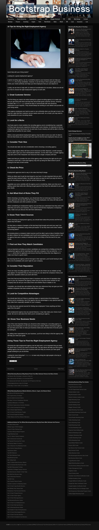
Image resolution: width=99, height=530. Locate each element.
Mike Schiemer (22, 524)
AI (75, 524)
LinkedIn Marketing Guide (75, 437)
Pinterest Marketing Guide (75, 432)
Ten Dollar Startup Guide (13, 424)
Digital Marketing (21, 19)
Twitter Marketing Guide (74, 420)
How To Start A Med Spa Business (15, 505)
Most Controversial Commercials (15, 438)
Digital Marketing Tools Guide (76, 409)
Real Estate (47, 21)
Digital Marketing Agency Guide (76, 463)
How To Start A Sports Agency (14, 495)
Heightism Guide (73, 470)
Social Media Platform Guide (76, 442)
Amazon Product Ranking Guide (15, 429)
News (30, 524)
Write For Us (56, 524)
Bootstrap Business (14, 524)
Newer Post (11, 368)
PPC (41, 19)
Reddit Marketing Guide (74, 425)
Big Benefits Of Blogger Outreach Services (17, 469)
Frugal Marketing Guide (13, 434)
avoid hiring (11, 82)
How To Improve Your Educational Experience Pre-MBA (83, 360)
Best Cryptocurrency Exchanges (15, 395)
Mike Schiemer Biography (81, 108)
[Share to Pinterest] (16, 361)
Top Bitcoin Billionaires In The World (16, 402)
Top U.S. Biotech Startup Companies (16, 436)
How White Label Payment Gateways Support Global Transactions (81, 70)
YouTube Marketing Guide (75, 427)
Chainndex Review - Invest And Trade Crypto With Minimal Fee (82, 265)
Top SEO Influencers (12, 453)
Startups (10, 21)
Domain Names (63, 524)
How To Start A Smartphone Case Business (17, 516)
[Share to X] (13, 361)
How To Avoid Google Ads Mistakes (16, 414)
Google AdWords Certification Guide (77, 481)
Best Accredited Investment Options (16, 398)
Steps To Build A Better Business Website (17, 462)
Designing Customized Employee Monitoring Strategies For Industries (83, 59)
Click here (28, 355)
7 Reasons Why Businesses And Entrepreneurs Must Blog (83, 30)
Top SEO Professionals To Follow (15, 467)
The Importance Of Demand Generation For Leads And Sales (83, 308)
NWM (34, 524)
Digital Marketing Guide (74, 399)
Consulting (11, 19)
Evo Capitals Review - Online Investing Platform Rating (82, 254)
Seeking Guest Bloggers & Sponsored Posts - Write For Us (83, 89)
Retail (61, 21)
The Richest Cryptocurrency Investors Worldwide (18, 405)
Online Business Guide (74, 453)
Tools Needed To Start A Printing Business (17, 509)
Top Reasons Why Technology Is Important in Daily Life (20, 376)
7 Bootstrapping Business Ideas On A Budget (18, 383)
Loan (72, 21)
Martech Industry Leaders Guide (76, 397)
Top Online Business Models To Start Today (17, 471)
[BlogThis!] (11, 361)
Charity (82, 524)
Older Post (61, 368)
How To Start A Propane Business (15, 493)
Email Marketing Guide (74, 402)
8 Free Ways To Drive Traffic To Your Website (18, 385)
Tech (40, 21)
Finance (18, 21)
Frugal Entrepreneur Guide (75, 387)
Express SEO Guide (73, 445)
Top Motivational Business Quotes (15, 500)
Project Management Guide (75, 468)
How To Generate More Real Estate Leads (17, 464)
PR (64, 19)
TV (43, 524)
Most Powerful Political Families (15, 481)
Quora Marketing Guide (74, 422)
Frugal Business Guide (74, 460)
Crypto (33, 21)
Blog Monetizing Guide (13, 457)
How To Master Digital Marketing (15, 409)
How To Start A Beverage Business (15, 497)
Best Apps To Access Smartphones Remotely (18, 400)
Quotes (51, 524)
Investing (25, 21)
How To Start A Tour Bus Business (15, 514)
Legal (27, 524)
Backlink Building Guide (74, 404)
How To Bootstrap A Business (14, 476)
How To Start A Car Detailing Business (16, 502)
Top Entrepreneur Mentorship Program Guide (80, 491)
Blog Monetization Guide (75, 394)
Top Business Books (12, 450)
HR (67, 21)
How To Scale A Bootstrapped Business (16, 512)
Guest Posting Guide (74, 473)
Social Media (32, 19)
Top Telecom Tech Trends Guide (76, 448)
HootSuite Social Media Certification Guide (79, 475)
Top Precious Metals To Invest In (15, 443)
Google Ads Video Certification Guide (78, 483)
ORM (69, 19)
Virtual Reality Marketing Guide (76, 417)
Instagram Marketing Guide (75, 435)
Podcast (40, 524)
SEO (46, 19)
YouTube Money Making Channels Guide (79, 465)
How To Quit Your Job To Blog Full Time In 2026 (82, 328)
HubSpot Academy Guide (75, 478)
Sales (55, 21)
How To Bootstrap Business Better (15, 507)
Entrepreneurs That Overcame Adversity (17, 490)
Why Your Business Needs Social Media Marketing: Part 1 (83, 370)
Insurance (79, 21)
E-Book (46, 524)
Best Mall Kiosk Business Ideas (15, 474)
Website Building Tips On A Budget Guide (79, 488)
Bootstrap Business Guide (75, 384)
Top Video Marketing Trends (14, 455)
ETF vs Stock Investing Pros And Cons (16, 407)
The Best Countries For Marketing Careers (17, 483)
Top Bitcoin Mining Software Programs (16, 431)
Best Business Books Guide (75, 458)
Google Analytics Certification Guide (77, 486)
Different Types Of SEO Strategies (15, 426)
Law (87, 21)
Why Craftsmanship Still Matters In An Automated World (20, 378)
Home (36, 368)
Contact (86, 19)
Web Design (77, 19)
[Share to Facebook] (14, 361)
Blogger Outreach (55, 19)
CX (37, 524)
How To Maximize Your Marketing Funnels (17, 445)
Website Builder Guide (74, 392)
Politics (72, 524)
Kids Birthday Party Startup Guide (15, 488)
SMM (69, 524)
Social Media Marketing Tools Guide (77, 412)
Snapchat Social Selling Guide (76, 430)
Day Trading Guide (12, 460)
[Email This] (10, 361)
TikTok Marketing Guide (74, 440)
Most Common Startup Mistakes (15, 448)
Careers (78, 524)
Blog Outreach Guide (74, 450)
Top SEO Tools (11, 479)
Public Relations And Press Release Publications (18, 416)
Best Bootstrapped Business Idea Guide (78, 455)
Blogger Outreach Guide (75, 407)
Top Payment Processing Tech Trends (16, 441)
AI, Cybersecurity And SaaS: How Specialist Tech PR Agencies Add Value (24, 380)
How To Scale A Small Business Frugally (17, 412)
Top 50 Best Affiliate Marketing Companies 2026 (82, 299)
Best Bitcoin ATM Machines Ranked (16, 393)
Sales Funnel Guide (73, 414)
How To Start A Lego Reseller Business (16, 486)
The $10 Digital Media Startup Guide (77, 389)
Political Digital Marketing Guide (76, 493)
